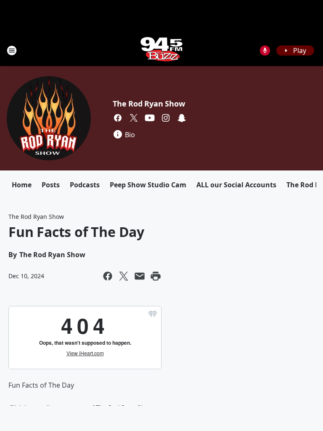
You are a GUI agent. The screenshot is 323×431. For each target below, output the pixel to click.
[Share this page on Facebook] (108, 276)
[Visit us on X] (134, 118)
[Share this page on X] (124, 276)
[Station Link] (161, 50)
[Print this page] (156, 276)
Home (22, 184)
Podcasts (85, 184)
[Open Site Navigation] (12, 50)
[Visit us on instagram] (166, 118)
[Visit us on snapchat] (182, 118)
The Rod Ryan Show (149, 103)
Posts (51, 184)
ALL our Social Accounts (236, 184)
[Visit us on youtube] (150, 118)
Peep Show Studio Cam (148, 184)
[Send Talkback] (265, 50)
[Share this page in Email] (140, 276)
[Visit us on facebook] (118, 118)
